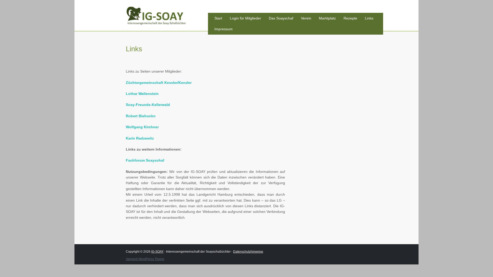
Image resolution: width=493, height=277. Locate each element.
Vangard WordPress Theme (145, 259)
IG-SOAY (157, 251)
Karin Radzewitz (140, 138)
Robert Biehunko (141, 116)
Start (218, 18)
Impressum (223, 29)
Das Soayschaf (281, 18)
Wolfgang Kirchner (142, 127)
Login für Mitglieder (245, 18)
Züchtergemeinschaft (159, 83)
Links (369, 18)
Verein (306, 18)
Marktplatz (327, 18)
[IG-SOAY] (164, 17)
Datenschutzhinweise (248, 251)
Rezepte (350, 18)
